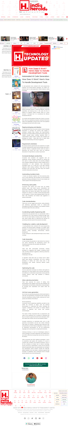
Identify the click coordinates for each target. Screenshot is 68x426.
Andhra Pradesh (64, 397)
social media (57, 399)
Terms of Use (20, 412)
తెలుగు (20, 12)
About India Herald (26, 412)
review (38, 186)
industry (28, 148)
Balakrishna (52, 43)
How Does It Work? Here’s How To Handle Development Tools (39, 71)
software (47, 114)
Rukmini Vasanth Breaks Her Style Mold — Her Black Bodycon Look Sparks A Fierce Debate (15, 19)
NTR (19, 43)
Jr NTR (32, 43)
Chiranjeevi (59, 43)
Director (26, 43)
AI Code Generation (25, 369)
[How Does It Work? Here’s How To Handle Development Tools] (31, 66)
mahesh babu (6, 43)
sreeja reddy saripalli (46, 43)
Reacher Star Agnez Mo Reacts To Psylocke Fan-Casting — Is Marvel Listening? (40, 19)
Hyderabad (57, 395)
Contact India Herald (41, 412)
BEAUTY (57, 401)
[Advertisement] (34, 28)
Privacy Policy (31, 412)
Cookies (35, 412)
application (34, 148)
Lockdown (39, 43)
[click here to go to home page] (33, 10)
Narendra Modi (64, 395)
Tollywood (12, 43)
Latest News (6, 46)
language (47, 129)
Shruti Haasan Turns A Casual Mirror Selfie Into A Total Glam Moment (14, 38)
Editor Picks (6, 70)
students (57, 397)
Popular (7, 94)
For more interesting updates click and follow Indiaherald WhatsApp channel (35, 364)
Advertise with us (47, 412)
